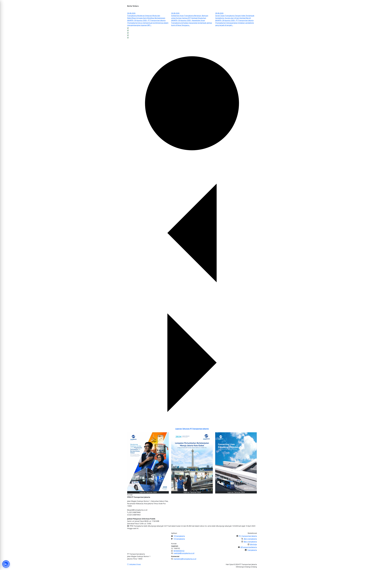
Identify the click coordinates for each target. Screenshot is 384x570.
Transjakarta (252, 550)
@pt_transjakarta (250, 539)
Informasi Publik (193, 3)
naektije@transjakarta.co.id (184, 553)
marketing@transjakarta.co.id (185, 559)
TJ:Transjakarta (179, 536)
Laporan (222, 3)
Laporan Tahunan (192, 429)
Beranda (173, 3)
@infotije (253, 544)
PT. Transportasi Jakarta (248, 536)
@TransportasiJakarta (248, 547)
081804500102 (179, 551)
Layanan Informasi (209, 3)
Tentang (181, 3)
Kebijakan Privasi (135, 564)
